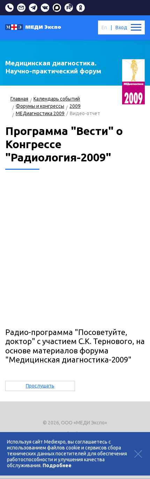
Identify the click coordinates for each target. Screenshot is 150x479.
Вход (121, 27)
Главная (19, 99)
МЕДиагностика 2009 (40, 113)
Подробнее (57, 465)
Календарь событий (56, 99)
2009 (75, 106)
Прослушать (40, 386)
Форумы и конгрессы (40, 106)
